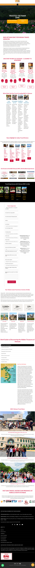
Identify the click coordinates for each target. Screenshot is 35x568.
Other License (7, 235)
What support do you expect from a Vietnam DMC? (11, 272)
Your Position (7, 224)
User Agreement (3, 538)
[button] (2, 565)
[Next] (33, 19)
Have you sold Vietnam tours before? (10, 247)
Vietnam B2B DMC (4, 540)
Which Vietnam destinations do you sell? (11, 251)
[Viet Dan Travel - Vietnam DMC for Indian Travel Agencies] (17, 2)
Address (6, 220)
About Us (2, 529)
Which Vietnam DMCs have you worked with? (11, 255)
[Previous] (2, 19)
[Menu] (17, 4)
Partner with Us (3, 531)
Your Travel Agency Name (9, 228)
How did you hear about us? (9, 263)
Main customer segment (8, 259)
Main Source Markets (8, 243)
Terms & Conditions (4, 535)
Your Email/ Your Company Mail (10, 212)
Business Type (7, 239)
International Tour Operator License (6, 542)
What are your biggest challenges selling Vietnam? (11, 268)
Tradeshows (2, 533)
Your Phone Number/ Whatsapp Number (11, 216)
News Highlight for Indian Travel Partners (17, 138)
